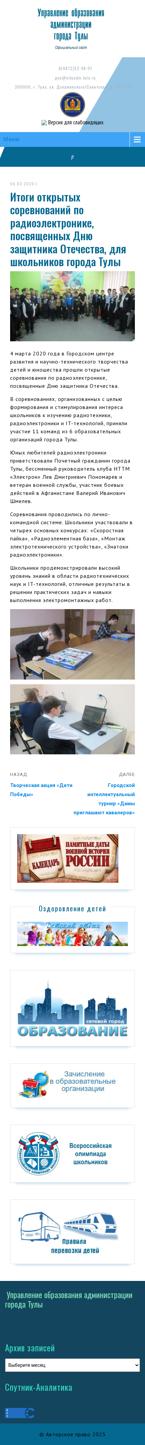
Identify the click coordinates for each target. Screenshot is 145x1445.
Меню (11, 139)
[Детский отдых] (72, 933)
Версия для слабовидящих (75, 122)
